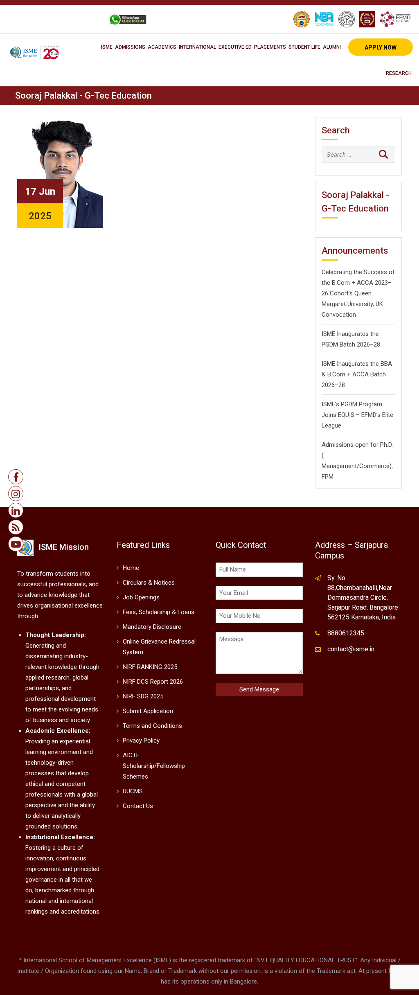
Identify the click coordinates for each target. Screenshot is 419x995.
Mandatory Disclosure (152, 626)
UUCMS (133, 791)
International (197, 47)
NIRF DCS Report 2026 (153, 681)
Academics (162, 47)
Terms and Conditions (152, 725)
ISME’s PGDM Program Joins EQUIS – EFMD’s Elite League (357, 415)
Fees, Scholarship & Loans (158, 612)
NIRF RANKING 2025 (150, 667)
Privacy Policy (141, 740)
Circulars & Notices (149, 582)
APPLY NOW (380, 47)
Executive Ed (235, 47)
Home (131, 568)
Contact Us (138, 806)
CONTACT (85, 19)
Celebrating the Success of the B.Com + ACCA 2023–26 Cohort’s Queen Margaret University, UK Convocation (358, 293)
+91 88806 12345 (39, 19)
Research (399, 73)
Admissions (130, 47)
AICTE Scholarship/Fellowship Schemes (154, 766)
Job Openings (141, 597)
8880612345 (345, 633)
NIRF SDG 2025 (143, 696)
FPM (327, 476)
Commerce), (376, 466)
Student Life (304, 47)
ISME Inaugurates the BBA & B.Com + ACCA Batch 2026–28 (357, 374)
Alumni (332, 47)
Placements (270, 47)
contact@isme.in (350, 649)
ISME (107, 47)
